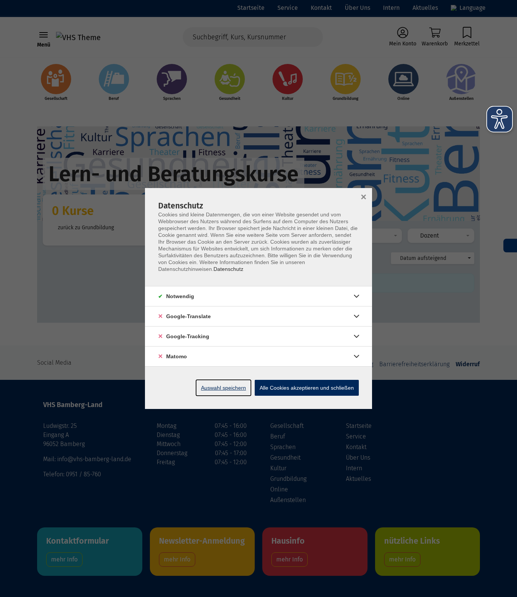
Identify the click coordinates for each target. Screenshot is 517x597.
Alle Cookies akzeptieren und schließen (307, 388)
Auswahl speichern (223, 388)
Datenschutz (228, 269)
